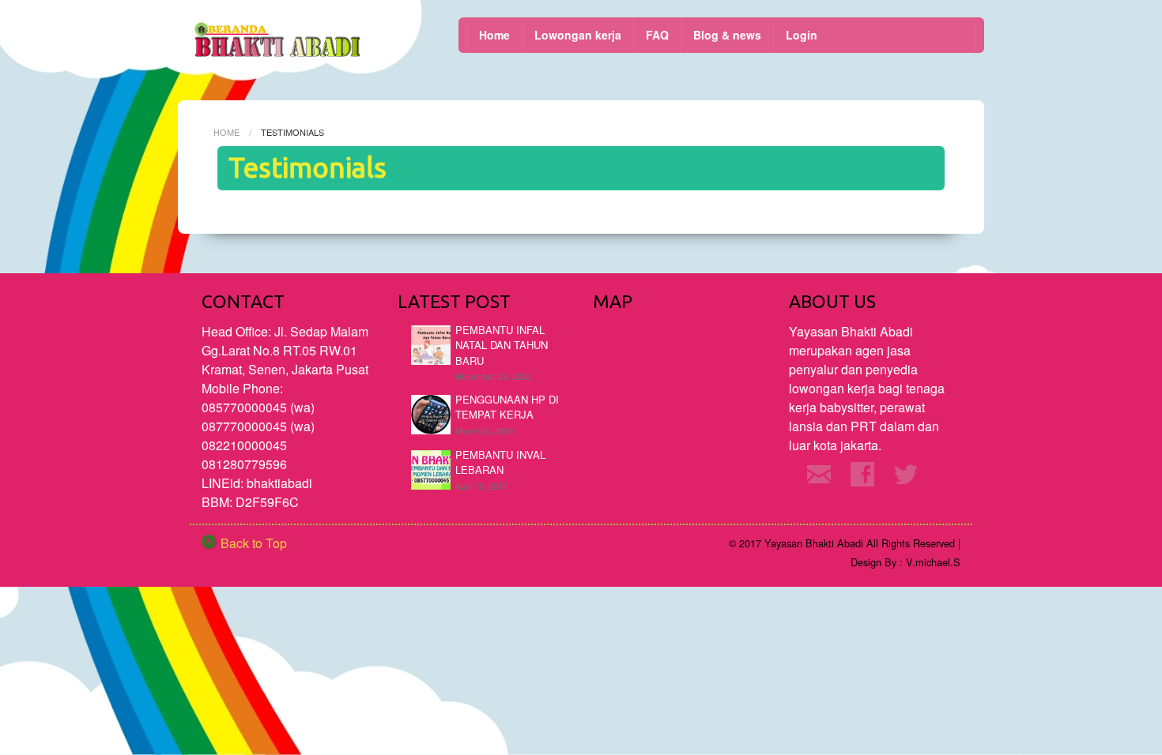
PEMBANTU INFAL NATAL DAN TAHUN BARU (501, 345)
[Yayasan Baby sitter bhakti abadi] (279, 42)
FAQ (657, 35)
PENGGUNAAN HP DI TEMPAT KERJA (507, 407)
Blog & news (727, 35)
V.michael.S (933, 561)
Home (494, 35)
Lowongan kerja (577, 35)
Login (801, 35)
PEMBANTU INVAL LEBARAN (500, 462)
